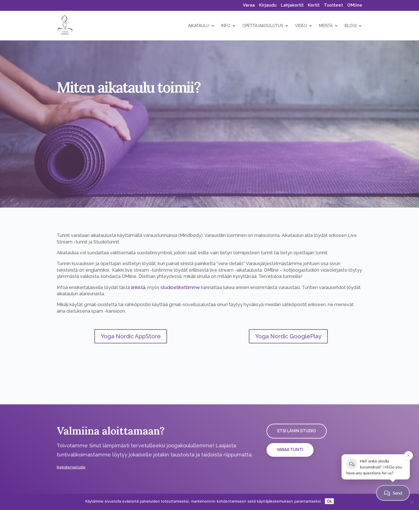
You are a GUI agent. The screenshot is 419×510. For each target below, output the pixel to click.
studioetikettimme (180, 287)
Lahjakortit (292, 5)
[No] (412, 502)
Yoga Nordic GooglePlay (288, 336)
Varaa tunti (290, 449)
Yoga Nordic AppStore (131, 336)
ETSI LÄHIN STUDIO (296, 431)
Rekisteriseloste (71, 467)
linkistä (138, 287)
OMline (354, 5)
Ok (329, 501)
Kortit (314, 5)
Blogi (351, 26)
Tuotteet (333, 5)
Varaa (249, 5)
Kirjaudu (267, 5)
